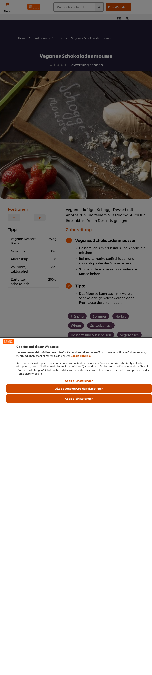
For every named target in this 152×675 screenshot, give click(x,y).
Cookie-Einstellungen (79, 380)
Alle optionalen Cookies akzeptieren (79, 388)
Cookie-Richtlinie (81, 355)
